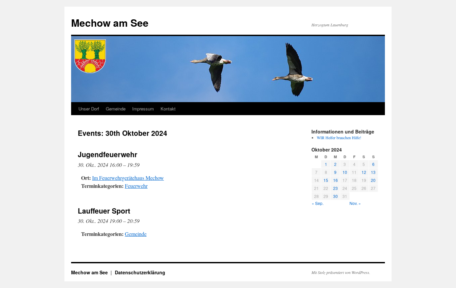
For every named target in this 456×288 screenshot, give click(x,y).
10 (345, 172)
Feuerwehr (136, 185)
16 (335, 180)
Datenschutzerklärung (140, 272)
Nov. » (355, 203)
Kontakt (168, 108)
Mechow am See (110, 22)
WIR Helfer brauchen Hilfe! (339, 137)
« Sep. (317, 203)
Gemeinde (136, 233)
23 (335, 188)
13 (373, 172)
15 (325, 180)
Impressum (143, 108)
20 (373, 180)
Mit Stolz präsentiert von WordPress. (340, 272)
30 (335, 196)
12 (364, 172)
